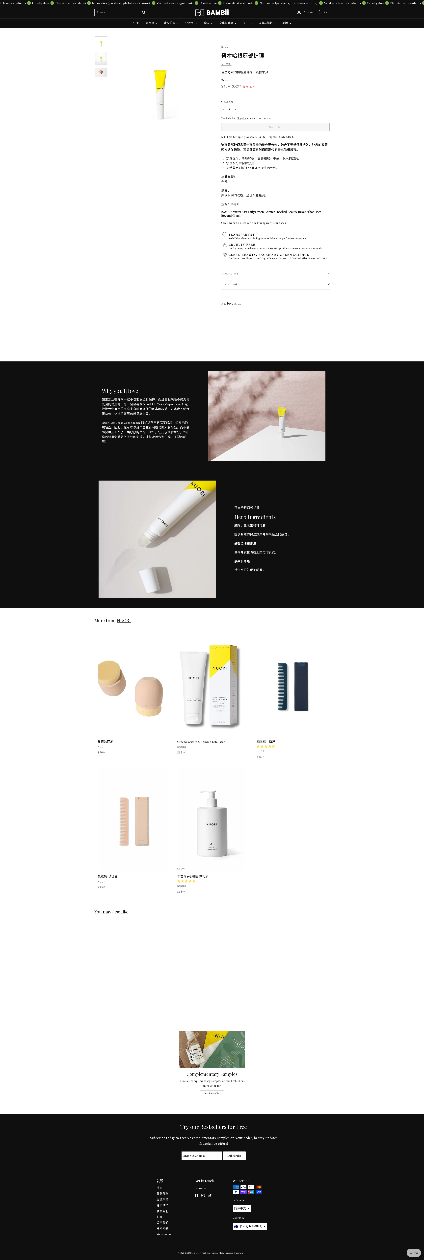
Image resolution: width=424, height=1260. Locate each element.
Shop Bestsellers (212, 1093)
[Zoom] (160, 86)
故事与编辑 (266, 23)
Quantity (227, 102)
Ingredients (230, 284)
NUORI (226, 64)
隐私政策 (162, 1205)
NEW (136, 23)
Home (224, 47)
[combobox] (120, 12)
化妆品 (190, 23)
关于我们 (162, 1223)
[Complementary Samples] (212, 1049)
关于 (246, 23)
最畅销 (150, 23)
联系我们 (162, 1211)
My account (164, 1234)
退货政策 (162, 1199)
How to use (229, 273)
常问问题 (162, 1229)
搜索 (159, 1188)
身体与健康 (226, 23)
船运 (159, 1217)
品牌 (285, 23)
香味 (207, 23)
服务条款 (162, 1194)
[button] (266, 746)
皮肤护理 (170, 23)
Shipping (242, 118)
